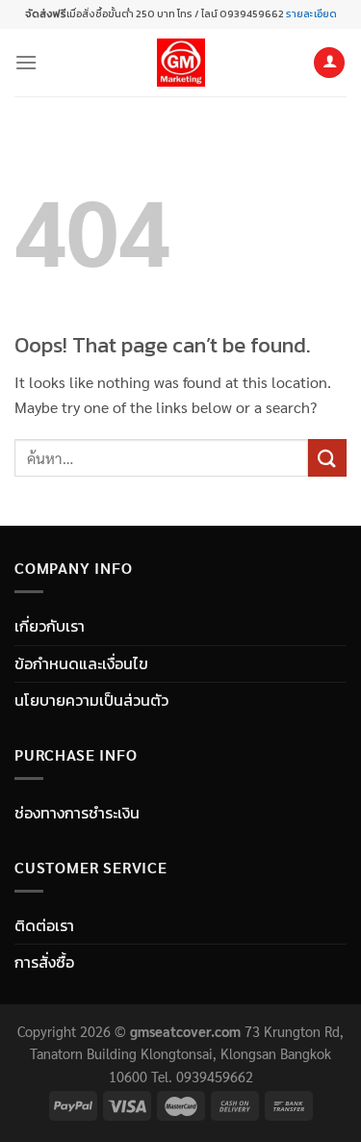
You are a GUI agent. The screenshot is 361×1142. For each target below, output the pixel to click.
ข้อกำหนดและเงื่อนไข (81, 663)
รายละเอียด (310, 13)
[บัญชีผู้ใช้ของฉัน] (329, 63)
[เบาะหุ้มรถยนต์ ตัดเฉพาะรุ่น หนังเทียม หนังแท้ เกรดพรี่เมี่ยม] (181, 62)
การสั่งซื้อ (44, 961)
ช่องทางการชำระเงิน (77, 812)
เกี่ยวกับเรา (49, 625)
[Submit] (327, 458)
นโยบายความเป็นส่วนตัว (91, 700)
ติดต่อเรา (44, 925)
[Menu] (26, 62)
